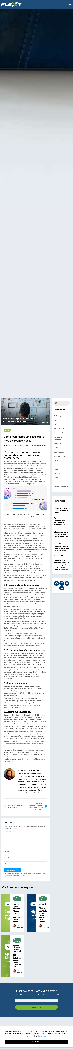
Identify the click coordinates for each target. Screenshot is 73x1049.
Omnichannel (58, 433)
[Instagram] (61, 583)
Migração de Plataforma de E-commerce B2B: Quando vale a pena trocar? (43, 912)
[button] (70, 4)
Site (5, 863)
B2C (55, 424)
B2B (55, 420)
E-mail (6, 857)
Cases (56, 478)
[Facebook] (56, 583)
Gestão (7, 430)
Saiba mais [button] (42, 1036)
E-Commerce (58, 482)
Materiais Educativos (61, 486)
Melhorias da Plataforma (58, 438)
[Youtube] (67, 583)
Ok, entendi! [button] (36, 1041)
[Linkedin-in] (61, 588)
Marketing (57, 416)
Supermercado (59, 452)
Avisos (56, 461)
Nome (6, 851)
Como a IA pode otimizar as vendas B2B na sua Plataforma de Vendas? (16, 912)
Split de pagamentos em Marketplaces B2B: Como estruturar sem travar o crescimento (17, 956)
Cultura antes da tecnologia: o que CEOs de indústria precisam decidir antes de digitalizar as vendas (61, 564)
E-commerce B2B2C (60, 456)
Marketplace (58, 443)
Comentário (8, 831)
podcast (56, 469)
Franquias (57, 465)
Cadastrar (36, 1007)
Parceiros (57, 473)
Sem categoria (17, 899)
